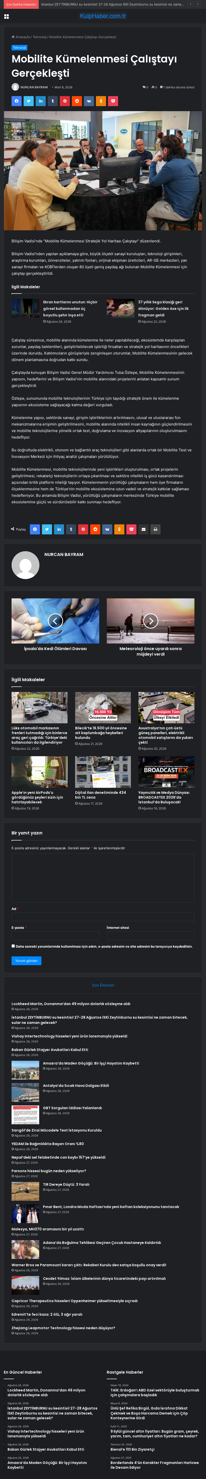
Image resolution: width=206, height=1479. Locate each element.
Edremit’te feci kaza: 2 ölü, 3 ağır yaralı (47, 1314)
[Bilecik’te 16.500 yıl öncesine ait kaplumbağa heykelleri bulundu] (103, 708)
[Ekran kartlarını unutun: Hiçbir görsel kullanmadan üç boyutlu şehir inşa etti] (25, 308)
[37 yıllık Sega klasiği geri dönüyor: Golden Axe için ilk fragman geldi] (120, 308)
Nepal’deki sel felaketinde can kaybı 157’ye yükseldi (59, 1157)
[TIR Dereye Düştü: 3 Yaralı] (25, 1191)
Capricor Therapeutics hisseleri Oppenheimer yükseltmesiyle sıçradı (75, 1300)
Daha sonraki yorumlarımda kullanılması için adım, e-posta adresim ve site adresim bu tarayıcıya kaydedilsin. (104, 946)
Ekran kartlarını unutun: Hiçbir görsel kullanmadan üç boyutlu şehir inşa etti (70, 309)
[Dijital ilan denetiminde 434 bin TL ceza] (103, 772)
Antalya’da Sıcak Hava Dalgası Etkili (76, 1085)
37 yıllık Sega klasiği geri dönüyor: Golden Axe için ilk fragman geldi (163, 309)
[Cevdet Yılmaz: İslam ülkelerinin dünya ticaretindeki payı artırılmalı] (25, 1285)
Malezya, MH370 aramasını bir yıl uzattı (48, 1229)
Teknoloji (39, 37)
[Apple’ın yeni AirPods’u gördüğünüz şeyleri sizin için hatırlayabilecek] (40, 772)
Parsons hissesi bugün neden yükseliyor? (49, 1170)
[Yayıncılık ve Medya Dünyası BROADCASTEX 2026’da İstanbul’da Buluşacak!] (166, 772)
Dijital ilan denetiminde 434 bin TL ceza (100, 795)
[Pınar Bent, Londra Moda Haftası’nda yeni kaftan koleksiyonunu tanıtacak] (25, 1213)
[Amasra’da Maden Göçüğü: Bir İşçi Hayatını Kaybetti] (25, 1070)
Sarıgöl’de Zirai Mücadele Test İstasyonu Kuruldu (57, 1130)
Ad (15, 909)
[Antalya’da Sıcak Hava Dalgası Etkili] (25, 1092)
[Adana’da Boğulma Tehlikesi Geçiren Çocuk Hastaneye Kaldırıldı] (25, 1249)
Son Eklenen (103, 985)
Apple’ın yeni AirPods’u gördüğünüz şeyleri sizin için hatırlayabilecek (37, 797)
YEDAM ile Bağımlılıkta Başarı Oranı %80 (48, 1143)
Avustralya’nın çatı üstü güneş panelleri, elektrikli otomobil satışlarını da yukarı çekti (165, 735)
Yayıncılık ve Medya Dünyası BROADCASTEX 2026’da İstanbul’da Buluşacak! (163, 797)
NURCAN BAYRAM (34, 87)
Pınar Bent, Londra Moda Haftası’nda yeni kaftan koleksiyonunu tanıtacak (111, 1206)
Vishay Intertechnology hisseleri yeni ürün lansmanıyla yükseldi (69, 1036)
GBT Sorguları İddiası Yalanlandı (72, 1107)
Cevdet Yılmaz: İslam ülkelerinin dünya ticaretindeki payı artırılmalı (104, 1278)
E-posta (19, 928)
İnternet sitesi (118, 928)
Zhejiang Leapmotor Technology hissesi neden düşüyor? (63, 1327)
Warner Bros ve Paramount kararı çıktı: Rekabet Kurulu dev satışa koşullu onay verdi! (89, 1264)
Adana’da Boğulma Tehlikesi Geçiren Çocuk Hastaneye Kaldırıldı (102, 1242)
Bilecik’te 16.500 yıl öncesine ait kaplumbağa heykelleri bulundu (101, 733)
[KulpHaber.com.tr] (103, 16)
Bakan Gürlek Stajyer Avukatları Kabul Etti (50, 1049)
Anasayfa (22, 37)
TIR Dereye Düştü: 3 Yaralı (66, 1184)
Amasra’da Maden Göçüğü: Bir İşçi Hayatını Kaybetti (91, 1063)
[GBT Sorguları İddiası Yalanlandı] (25, 1114)
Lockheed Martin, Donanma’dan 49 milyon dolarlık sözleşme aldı (71, 1003)
